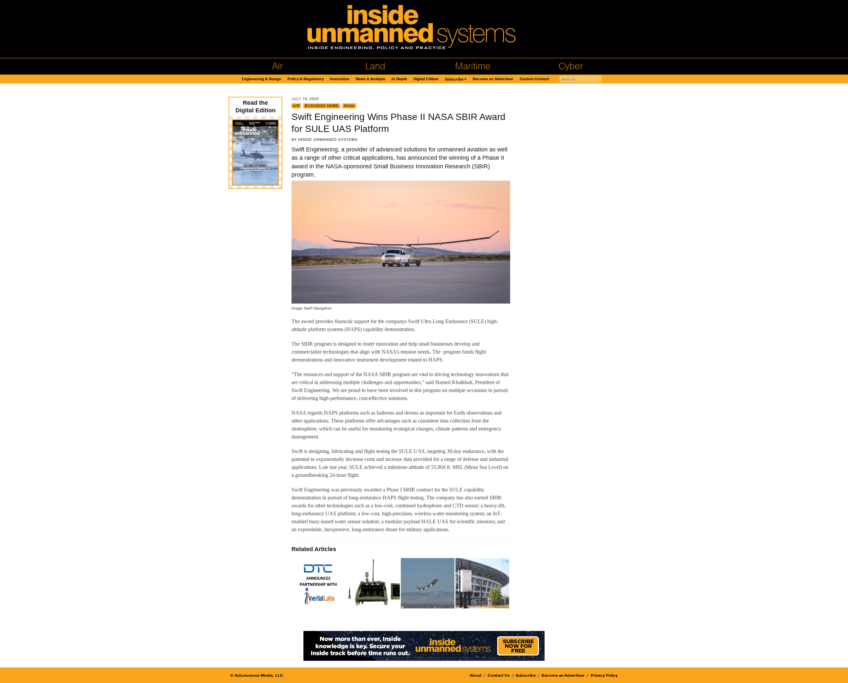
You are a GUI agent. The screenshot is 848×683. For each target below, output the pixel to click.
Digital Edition (426, 79)
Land (375, 66)
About (476, 675)
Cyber (570, 66)
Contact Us (499, 675)
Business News (322, 105)
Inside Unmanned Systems (327, 140)
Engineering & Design (261, 79)
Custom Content (534, 79)
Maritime (473, 66)
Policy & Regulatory (306, 79)
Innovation (339, 79)
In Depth (399, 79)
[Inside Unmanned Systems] (424, 29)
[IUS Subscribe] (424, 645)
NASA (349, 105)
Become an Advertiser (493, 79)
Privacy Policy (604, 675)
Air (277, 66)
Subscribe (454, 79)
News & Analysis (370, 79)
